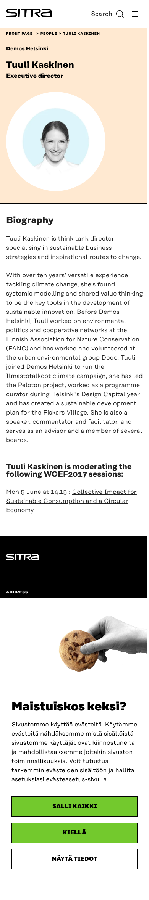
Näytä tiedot (74, 859)
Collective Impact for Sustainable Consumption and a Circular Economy (71, 501)
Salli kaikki (74, 806)
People (48, 34)
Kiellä (74, 832)
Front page (19, 34)
